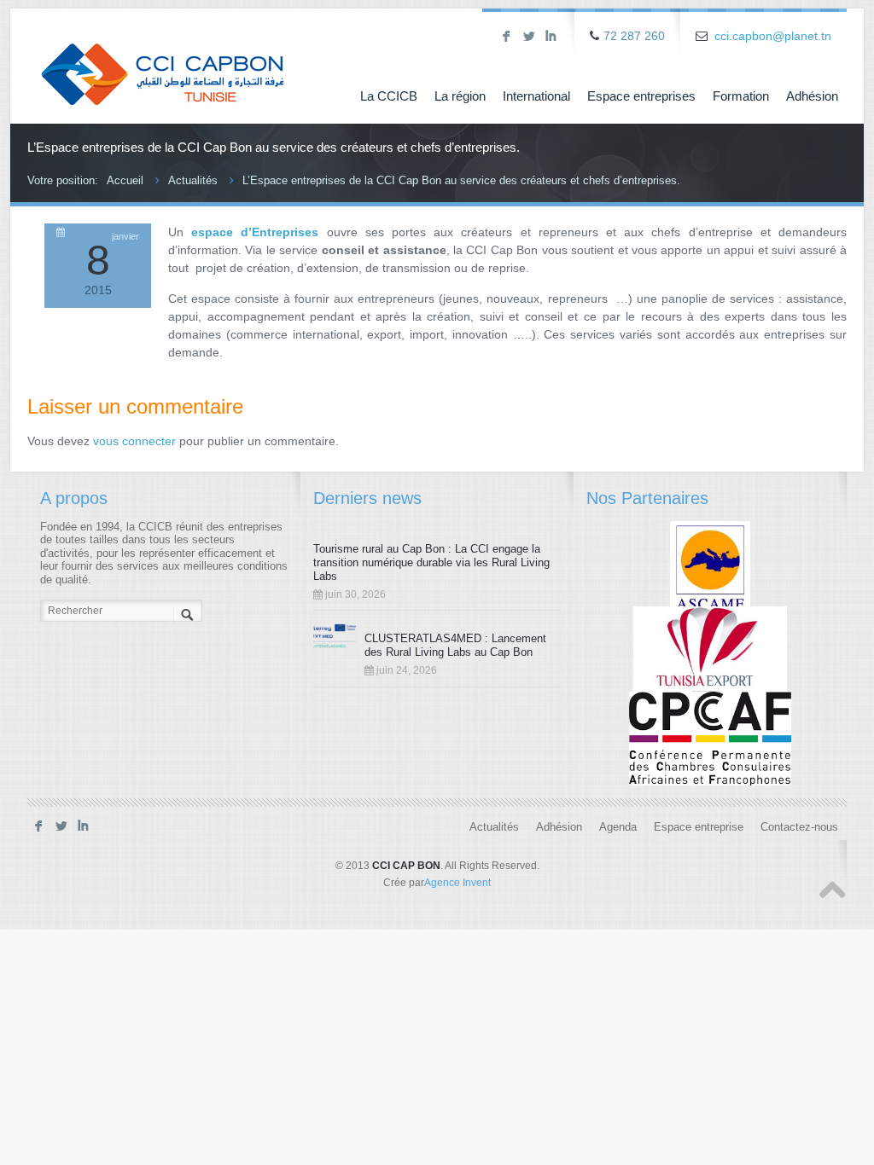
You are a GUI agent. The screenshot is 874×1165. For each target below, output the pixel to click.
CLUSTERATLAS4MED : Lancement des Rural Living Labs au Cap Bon (455, 645)
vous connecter (134, 441)
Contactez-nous (799, 827)
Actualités (193, 180)
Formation (741, 96)
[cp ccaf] (710, 739)
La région (460, 96)
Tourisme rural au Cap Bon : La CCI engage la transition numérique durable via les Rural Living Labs (431, 562)
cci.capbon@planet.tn (772, 36)
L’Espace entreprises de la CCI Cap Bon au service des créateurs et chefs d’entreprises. (461, 180)
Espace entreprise (698, 827)
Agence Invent (457, 883)
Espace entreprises (641, 96)
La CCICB (388, 96)
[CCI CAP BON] (162, 62)
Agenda (618, 827)
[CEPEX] (710, 652)
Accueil (125, 180)
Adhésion (812, 96)
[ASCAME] (710, 567)
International (536, 96)
